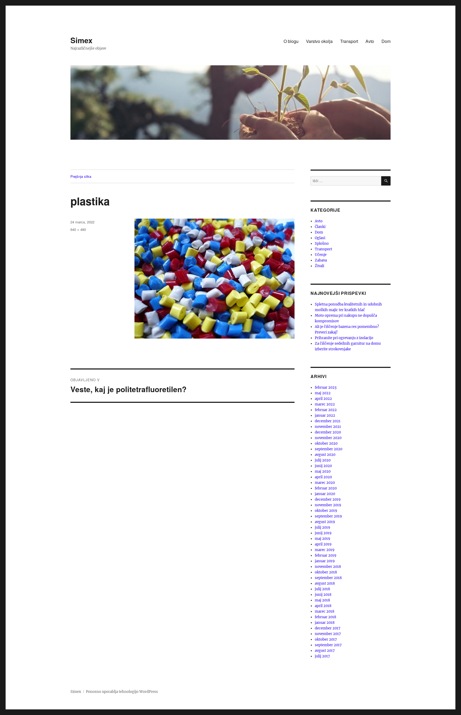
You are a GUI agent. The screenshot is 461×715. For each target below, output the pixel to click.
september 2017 (328, 645)
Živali (319, 266)
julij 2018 (322, 589)
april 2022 (323, 398)
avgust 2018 (325, 583)
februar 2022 (326, 410)
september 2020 (328, 449)
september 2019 (328, 516)
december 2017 (327, 628)
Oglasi (320, 238)
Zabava (321, 260)
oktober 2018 (326, 572)
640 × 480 (78, 229)
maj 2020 (323, 471)
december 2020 (328, 432)
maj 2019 (322, 538)
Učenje (321, 254)
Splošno (322, 243)
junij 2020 (323, 466)
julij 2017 (322, 656)
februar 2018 (325, 617)
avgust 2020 (325, 454)
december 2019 (328, 499)
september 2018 (328, 578)
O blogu (291, 41)
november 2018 (328, 566)
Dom (386, 41)
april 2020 (323, 477)
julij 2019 (322, 527)
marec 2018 (324, 611)
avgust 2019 (325, 522)
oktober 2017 (326, 639)
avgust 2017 (325, 650)
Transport (349, 41)
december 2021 (327, 421)
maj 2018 (322, 600)
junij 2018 (323, 594)
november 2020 (328, 438)
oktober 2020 (326, 443)
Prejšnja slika (80, 176)
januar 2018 (325, 622)
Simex (81, 40)
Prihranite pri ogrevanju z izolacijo (344, 338)
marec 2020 (325, 482)
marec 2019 (325, 550)
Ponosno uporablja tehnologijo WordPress (122, 691)
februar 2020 (326, 488)
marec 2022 (325, 404)
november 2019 (328, 505)
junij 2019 (323, 533)
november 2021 (328, 426)
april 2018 (323, 606)
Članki (320, 226)
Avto (369, 41)
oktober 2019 (326, 510)
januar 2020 (325, 494)
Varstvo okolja (319, 41)
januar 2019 (325, 561)
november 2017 (328, 634)
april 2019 (323, 544)
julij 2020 (323, 460)
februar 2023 (325, 387)
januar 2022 (325, 415)
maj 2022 (323, 393)
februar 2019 (325, 555)
